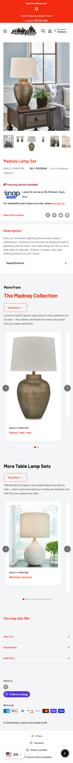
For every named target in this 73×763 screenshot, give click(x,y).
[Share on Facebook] (47, 215)
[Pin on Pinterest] (54, 215)
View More (13, 307)
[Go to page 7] (41, 599)
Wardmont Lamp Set (20, 577)
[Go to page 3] (29, 599)
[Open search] (43, 31)
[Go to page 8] (43, 599)
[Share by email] (67, 215)
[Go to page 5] (35, 599)
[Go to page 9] (46, 599)
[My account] (50, 31)
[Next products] (67, 388)
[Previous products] (6, 388)
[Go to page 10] (49, 599)
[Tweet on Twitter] (60, 215)
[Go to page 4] (32, 599)
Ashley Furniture (14, 168)
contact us (58, 203)
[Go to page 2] (38, 447)
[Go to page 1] (35, 447)
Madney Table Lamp (20, 432)
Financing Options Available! (22, 184)
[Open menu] (5, 31)
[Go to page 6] (38, 599)
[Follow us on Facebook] (5, 687)
